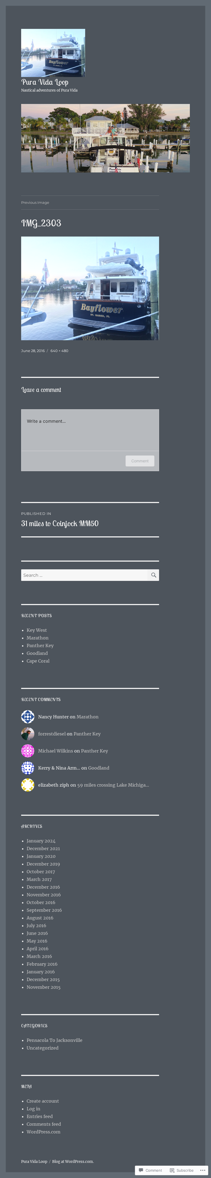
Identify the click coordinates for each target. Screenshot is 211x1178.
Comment (140, 460)
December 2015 (43, 979)
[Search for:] (84, 575)
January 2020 (41, 856)
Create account (43, 1101)
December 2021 (43, 848)
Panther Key (40, 645)
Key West (37, 630)
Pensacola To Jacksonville (54, 1040)
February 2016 (42, 964)
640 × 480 (59, 350)
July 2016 (36, 925)
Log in (33, 1108)
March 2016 (39, 956)
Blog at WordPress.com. (73, 1161)
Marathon (38, 638)
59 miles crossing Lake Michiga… (113, 785)
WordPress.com (43, 1132)
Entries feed (40, 1116)
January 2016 (41, 971)
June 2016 (37, 933)
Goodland (37, 653)
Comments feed (44, 1124)
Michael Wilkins (55, 751)
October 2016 (41, 902)
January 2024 (41, 841)
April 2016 (38, 948)
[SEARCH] (153, 575)
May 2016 (37, 941)
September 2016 (44, 910)
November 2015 (44, 987)
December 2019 (43, 864)
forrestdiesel (52, 734)
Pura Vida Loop (44, 82)
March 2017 (39, 879)
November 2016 (44, 894)
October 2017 (41, 871)
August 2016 (40, 918)
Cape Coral (38, 661)
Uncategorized (43, 1048)
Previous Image (35, 202)
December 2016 (43, 887)
